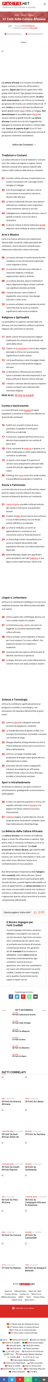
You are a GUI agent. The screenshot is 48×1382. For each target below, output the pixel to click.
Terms (28, 1297)
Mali (18, 516)
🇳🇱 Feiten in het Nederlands (14, 1363)
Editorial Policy (20, 1291)
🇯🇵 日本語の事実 (13, 1357)
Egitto (16, 722)
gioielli (42, 225)
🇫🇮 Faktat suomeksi (31, 1348)
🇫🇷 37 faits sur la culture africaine (23, 1330)
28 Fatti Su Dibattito (20, 1048)
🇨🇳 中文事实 (32, 1372)
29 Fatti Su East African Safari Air (10, 1135)
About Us (8, 1291)
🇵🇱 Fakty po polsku (35, 1363)
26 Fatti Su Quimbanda (31, 1168)
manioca (27, 448)
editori (26, 955)
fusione (27, 410)
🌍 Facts (3, 1340)
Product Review (11, 1294)
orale (21, 625)
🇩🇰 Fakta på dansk (13, 1346)
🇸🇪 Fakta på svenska (31, 1346)
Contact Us (24, 1294)
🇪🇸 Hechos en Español (11, 1343)
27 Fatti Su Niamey (11, 1268)
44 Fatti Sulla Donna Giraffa (24, 1015)
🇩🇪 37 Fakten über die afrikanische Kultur (23, 1324)
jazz (22, 111)
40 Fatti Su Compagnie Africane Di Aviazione (35, 1202)
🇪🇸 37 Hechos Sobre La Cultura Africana (23, 1327)
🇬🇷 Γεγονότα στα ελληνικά (32, 1351)
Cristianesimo (22, 348)
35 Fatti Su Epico (19, 1056)
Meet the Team (35, 1291)
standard (17, 951)
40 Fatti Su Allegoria (20, 1031)
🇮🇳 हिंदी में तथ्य (9, 1354)
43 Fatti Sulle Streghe (21, 1023)
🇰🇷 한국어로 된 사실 (31, 1357)
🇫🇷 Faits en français (38, 1340)
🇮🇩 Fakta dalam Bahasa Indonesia (29, 1354)
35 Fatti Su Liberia (34, 1101)
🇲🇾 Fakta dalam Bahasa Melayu (23, 1360)
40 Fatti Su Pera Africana (10, 1201)
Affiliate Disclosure (8, 1297)
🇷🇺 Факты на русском (31, 1366)
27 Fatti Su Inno (18, 1040)
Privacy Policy (39, 1297)
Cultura (31, 15)
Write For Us (36, 1294)
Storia (23, 15)
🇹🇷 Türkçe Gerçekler (17, 1372)
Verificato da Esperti (14, 34)
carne (20, 475)
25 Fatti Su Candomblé (31, 1236)
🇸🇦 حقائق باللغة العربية (11, 1351)
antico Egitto (13, 504)
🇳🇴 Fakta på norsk (14, 1348)
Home (16, 15)
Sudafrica (33, 558)
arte (36, 114)
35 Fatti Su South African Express (10, 1168)
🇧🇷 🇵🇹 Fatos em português (33, 1343)
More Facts (29, 1300)
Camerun (33, 805)
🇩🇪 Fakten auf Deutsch (19, 1340)
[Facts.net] (15, 3)
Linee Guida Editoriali (35, 34)
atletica (10, 817)
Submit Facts (17, 1300)
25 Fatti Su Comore (11, 1235)
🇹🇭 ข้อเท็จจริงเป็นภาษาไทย (11, 1369)
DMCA (20, 1297)
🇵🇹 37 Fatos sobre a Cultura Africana (22, 1333)
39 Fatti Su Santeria (35, 1134)
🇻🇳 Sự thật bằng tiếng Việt (34, 1369)
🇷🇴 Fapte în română (12, 1366)
